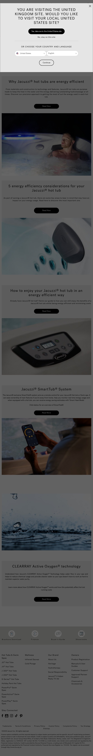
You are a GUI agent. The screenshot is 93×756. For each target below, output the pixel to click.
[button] (46, 38)
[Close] (90, 6)
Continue (46, 62)
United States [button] (25, 53)
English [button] (51, 53)
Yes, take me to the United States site (46, 31)
